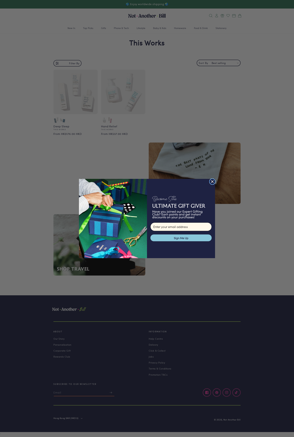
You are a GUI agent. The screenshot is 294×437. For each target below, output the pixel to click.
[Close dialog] (212, 181)
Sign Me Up (181, 238)
